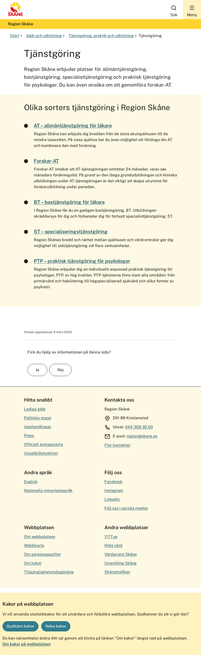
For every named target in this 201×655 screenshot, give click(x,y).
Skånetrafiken (117, 572)
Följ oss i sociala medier (126, 508)
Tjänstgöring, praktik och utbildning (101, 35)
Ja (37, 369)
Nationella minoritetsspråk (48, 490)
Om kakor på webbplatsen (26, 644)
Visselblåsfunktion (41, 453)
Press (29, 435)
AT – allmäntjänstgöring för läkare (73, 126)
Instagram (113, 490)
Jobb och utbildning (44, 35)
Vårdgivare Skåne (120, 554)
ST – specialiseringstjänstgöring (71, 232)
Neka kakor (55, 626)
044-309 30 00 (139, 427)
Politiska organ (37, 418)
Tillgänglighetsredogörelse (49, 572)
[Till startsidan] (15, 15)
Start (14, 35)
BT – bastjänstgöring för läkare (69, 202)
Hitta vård (113, 545)
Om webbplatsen (39, 536)
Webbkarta (34, 545)
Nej (60, 369)
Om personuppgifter (42, 554)
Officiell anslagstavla (43, 444)
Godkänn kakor (20, 626)
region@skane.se (142, 436)
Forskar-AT (46, 161)
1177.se (110, 536)
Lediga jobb (35, 409)
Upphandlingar (37, 426)
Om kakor (33, 563)
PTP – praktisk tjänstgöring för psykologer (82, 261)
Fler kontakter (117, 445)
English (31, 481)
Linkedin (112, 499)
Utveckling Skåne (120, 563)
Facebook (113, 481)
